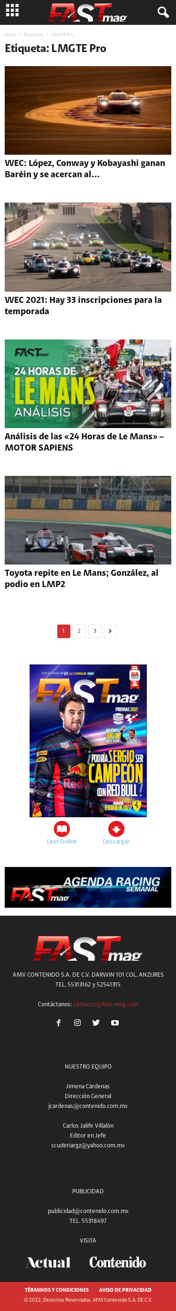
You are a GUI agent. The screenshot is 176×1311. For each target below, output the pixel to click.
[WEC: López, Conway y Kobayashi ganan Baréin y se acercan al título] (88, 110)
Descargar (116, 842)
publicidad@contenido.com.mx (88, 1211)
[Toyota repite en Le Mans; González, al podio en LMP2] (88, 520)
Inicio (10, 35)
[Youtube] (116, 1024)
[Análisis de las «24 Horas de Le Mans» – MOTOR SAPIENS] (88, 383)
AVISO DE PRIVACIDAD (125, 1290)
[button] (161, 12)
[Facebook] (60, 1024)
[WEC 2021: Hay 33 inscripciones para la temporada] (88, 247)
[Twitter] (98, 1024)
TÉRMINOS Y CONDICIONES (57, 1290)
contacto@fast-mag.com (105, 1005)
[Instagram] (79, 1024)
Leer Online (62, 842)
